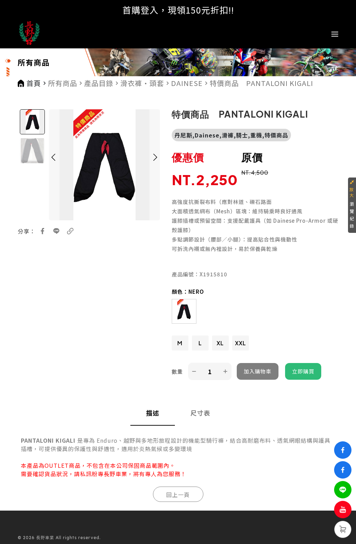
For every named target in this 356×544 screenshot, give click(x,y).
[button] (53, 164)
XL (220, 343)
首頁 (33, 83)
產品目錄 (98, 83)
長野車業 (115, 474)
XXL (240, 343)
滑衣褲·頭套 (142, 83)
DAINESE (187, 83)
